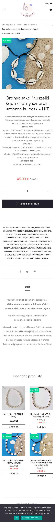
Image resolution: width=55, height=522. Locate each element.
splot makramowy (34, 255)
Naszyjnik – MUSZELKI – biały (14, 415)
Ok (17, 518)
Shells (7, 255)
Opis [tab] (27, 287)
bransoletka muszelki (16, 238)
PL (51, 3)
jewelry (23, 248)
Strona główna (8, 25)
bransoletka (21, 234)
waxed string (41, 258)
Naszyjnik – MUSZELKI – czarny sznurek (14, 461)
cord (24, 244)
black (37, 231)
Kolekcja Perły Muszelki (23, 227)
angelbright (18, 231)
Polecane (39, 227)
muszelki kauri (19, 251)
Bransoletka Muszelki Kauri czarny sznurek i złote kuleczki (41, 463)
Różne (32, 25)
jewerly (31, 248)
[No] (51, 513)
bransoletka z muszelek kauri (24, 241)
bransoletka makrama (38, 234)
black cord (45, 231)
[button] (13, 426)
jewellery (15, 248)
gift (30, 244)
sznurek (11, 258)
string (47, 255)
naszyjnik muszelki (34, 251)
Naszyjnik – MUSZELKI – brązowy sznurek (41, 415)
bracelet (10, 234)
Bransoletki (22, 25)
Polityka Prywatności (31, 518)
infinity (7, 248)
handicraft (43, 244)
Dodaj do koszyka (30, 203)
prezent (47, 251)
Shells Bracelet (18, 255)
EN (46, 3)
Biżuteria (29, 231)
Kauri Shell (46, 248)
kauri (38, 248)
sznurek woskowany (24, 258)
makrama (8, 251)
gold (35, 244)
